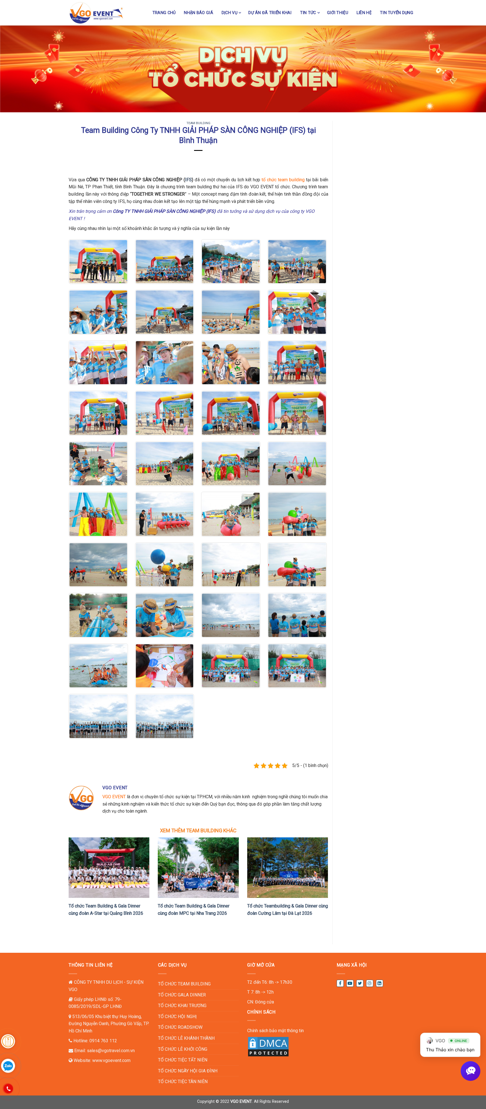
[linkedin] (379, 983)
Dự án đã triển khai (269, 12)
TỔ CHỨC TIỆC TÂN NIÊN (183, 1081)
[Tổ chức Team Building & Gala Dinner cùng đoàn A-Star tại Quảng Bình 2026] (109, 867)
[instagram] (369, 983)
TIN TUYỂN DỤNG (396, 12)
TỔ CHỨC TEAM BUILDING (184, 984)
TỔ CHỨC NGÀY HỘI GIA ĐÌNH (187, 1071)
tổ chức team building (283, 179)
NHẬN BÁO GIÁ (198, 12)
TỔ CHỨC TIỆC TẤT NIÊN (182, 1060)
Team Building (198, 123)
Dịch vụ (229, 12)
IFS (188, 179)
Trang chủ (164, 12)
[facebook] (340, 983)
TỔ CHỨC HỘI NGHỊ (177, 1016)
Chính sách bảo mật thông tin (275, 1030)
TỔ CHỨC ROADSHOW (180, 1027)
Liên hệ (364, 12)
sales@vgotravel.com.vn (111, 1050)
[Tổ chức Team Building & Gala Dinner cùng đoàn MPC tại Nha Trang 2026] (198, 867)
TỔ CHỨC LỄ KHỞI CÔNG (182, 1049)
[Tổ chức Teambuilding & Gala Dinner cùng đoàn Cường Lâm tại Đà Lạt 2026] (287, 867)
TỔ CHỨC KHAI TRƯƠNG (182, 1005)
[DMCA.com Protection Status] (268, 1046)
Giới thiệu (337, 12)
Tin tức (308, 12)
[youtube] (350, 983)
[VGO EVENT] (96, 12)
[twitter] (359, 983)
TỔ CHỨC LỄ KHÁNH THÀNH (186, 1038)
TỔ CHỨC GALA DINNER (182, 995)
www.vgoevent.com (111, 1060)
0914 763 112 (103, 1040)
